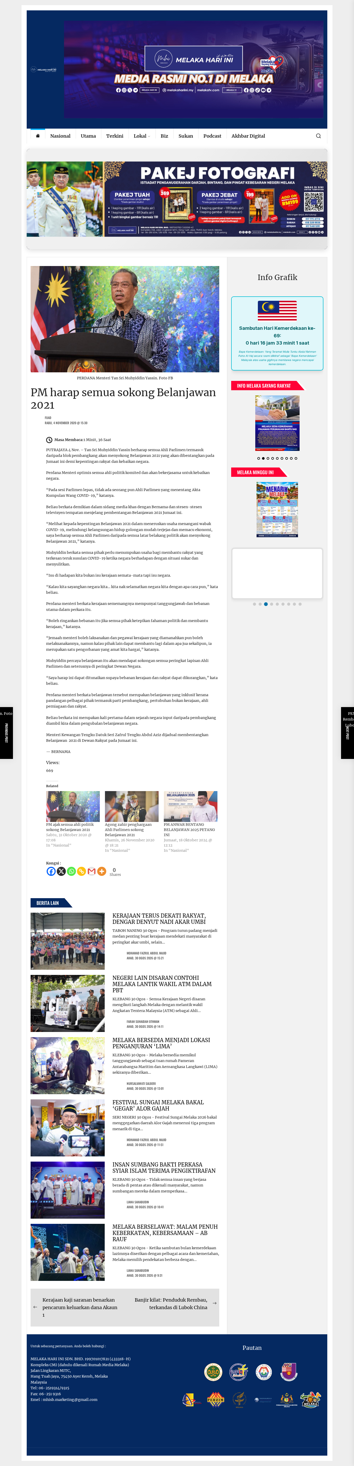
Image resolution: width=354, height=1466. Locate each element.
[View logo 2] (260, 600)
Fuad (48, 417)
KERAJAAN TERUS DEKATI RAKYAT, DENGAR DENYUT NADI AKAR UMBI (159, 918)
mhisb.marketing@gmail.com (70, 1399)
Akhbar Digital (248, 136)
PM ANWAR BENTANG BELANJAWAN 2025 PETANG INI (189, 829)
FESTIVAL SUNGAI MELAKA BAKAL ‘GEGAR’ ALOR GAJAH (158, 1105)
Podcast (212, 136)
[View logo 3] (265, 600)
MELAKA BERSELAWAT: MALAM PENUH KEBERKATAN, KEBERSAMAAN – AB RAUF (165, 1233)
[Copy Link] (81, 871)
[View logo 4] (271, 600)
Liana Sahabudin (138, 1202)
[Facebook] (51, 871)
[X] (61, 871)
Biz (164, 136)
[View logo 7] (288, 600)
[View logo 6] (283, 600)
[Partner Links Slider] (277, 569)
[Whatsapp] (71, 871)
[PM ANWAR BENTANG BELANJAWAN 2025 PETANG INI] (190, 806)
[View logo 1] (254, 600)
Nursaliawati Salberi (141, 1083)
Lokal (140, 136)
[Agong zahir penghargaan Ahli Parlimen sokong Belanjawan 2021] (132, 806)
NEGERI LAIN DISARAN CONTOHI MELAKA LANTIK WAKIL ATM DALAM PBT (162, 984)
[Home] (38, 136)
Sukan (186, 136)
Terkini (114, 136)
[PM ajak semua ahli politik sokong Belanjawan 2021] (73, 806)
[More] (101, 871)
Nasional (60, 136)
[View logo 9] (300, 600)
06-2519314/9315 (54, 1388)
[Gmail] (91, 871)
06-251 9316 (50, 1394)
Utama (88, 136)
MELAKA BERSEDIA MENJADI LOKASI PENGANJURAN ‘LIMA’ (161, 1043)
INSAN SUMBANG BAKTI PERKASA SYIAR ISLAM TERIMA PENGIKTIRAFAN (164, 1167)
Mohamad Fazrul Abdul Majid (146, 953)
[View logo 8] (294, 600)
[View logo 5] (277, 600)
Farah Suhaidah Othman (143, 1021)
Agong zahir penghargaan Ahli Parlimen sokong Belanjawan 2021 (128, 829)
